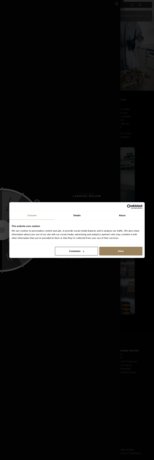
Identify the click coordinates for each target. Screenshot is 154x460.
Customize (74, 251)
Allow (121, 251)
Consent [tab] (31, 215)
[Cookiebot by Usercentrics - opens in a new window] (129, 206)
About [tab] (122, 215)
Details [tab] (77, 215)
